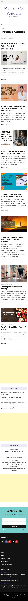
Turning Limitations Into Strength (11, 287)
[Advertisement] (14, 369)
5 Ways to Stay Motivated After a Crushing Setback (11, 195)
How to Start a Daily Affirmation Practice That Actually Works (12, 393)
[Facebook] (6, 541)
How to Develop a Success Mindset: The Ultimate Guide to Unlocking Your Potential (14, 452)
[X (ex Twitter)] (2, 541)
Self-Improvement (14, 449)
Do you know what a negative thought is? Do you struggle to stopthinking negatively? (14, 463)
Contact (3, 555)
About (2, 552)
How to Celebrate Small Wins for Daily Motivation (13, 46)
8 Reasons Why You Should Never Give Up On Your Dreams (12, 239)
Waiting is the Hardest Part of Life (14, 457)
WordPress (16, 597)
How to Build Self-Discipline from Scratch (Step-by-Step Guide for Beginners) (13, 403)
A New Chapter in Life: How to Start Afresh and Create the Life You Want (13, 108)
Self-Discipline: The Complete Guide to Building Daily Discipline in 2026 (12, 407)
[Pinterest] (9, 541)
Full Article (5, 79)
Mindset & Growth (5, 558)
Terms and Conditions (6, 564)
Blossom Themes (21, 595)
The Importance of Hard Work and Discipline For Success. (14, 469)
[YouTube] (16, 541)
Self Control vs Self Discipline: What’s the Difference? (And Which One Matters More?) (12, 398)
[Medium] (13, 541)
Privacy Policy (4, 561)
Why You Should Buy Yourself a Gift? (13, 328)
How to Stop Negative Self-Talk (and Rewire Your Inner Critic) (14, 152)
